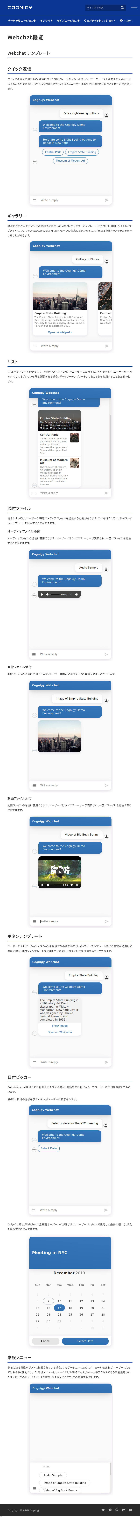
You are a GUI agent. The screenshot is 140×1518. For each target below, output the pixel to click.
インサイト (46, 20)
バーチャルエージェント (22, 20)
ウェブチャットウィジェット (99, 20)
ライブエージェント (68, 20)
